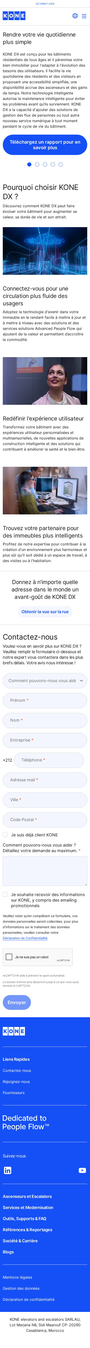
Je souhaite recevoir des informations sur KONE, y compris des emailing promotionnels (48, 900)
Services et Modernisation (28, 1207)
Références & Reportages (27, 1229)
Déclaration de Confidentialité (25, 938)
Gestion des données (21, 1288)
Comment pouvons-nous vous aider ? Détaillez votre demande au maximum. (40, 848)
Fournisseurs (13, 1092)
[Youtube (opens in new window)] (82, 1169)
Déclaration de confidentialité (28, 1299)
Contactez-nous (17, 1070)
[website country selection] (75, 16)
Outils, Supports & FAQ (24, 1218)
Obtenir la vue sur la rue (45, 611)
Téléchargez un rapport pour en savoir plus (45, 144)
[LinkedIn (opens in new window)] (7, 1169)
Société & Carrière (20, 1240)
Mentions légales (17, 1277)
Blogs (8, 1251)
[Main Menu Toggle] (84, 16)
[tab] (29, 164)
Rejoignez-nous (16, 1081)
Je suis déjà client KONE (34, 834)
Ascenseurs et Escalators (27, 1196)
